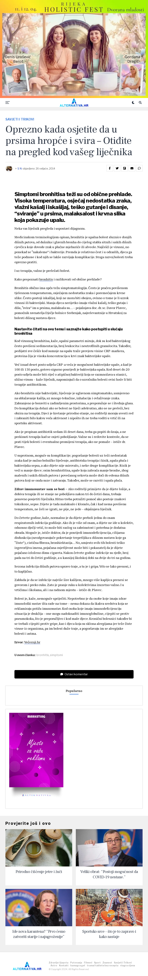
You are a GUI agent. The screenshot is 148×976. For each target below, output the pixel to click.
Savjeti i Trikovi (123, 962)
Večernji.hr (32, 642)
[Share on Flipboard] (124, 168)
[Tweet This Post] (117, 168)
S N (20, 168)
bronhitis (46, 279)
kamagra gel (77, 965)
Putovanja (76, 962)
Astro (54, 965)
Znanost (107, 962)
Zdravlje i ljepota (58, 962)
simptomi (56, 655)
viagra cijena (127, 965)
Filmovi (88, 962)
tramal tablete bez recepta (102, 965)
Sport (97, 962)
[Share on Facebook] (109, 168)
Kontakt (64, 965)
